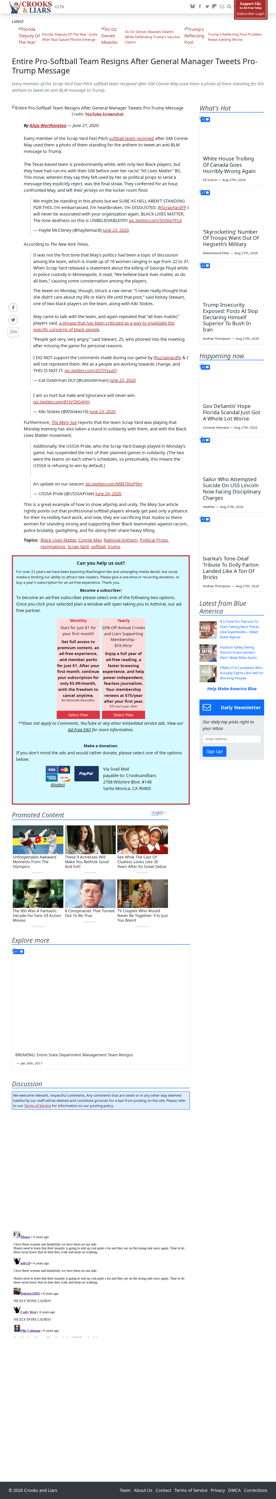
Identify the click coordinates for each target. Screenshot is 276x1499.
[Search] (229, 6)
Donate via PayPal (86, 774)
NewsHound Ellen (216, 253)
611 (16, 951)
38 (203, 440)
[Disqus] (101, 1283)
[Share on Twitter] (13, 319)
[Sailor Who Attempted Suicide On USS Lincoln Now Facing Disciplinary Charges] (232, 455)
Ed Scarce (210, 180)
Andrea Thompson (217, 338)
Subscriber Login (251, 14)
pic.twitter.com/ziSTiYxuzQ (90, 370)
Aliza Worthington (48, 125)
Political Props (154, 540)
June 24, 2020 (108, 493)
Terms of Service (37, 1105)
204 (13, 332)
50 (203, 119)
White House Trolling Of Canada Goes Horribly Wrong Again (229, 164)
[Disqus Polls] (101, 1169)
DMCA (234, 1490)
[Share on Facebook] (13, 307)
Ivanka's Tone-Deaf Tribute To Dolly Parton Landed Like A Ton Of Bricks (231, 568)
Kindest (58, 785)
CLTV (59, 6)
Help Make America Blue (232, 689)
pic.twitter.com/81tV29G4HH (61, 402)
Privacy (218, 1490)
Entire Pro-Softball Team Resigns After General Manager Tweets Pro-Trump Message (135, 66)
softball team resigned (131, 138)
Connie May (90, 540)
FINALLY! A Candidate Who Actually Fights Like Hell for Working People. (242, 672)
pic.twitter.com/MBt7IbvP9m (113, 484)
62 (203, 265)
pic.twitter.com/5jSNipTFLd (155, 220)
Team (125, 1490)
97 (203, 192)
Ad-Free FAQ (79, 730)
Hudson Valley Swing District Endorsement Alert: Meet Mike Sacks (238, 652)
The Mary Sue (64, 422)
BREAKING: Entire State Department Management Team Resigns (74, 1054)
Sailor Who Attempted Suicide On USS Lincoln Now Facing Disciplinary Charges (232, 488)
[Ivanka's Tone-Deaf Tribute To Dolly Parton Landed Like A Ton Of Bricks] (232, 534)
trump (114, 546)
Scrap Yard (78, 546)
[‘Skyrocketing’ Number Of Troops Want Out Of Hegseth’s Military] (232, 207)
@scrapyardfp (167, 357)
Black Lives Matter (58, 540)
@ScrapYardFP (172, 207)
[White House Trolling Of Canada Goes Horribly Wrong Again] (232, 134)
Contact (163, 1490)
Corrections (255, 1490)
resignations (53, 546)
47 (203, 519)
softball (98, 546)
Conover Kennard (216, 427)
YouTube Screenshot (104, 114)
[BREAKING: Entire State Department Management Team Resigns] (101, 998)
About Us (143, 1490)
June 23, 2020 (116, 230)
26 (203, 367)
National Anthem (121, 540)
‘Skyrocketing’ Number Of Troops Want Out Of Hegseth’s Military (231, 238)
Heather (209, 506)
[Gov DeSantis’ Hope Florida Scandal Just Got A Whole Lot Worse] (232, 382)
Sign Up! (214, 751)
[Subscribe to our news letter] (221, 6)
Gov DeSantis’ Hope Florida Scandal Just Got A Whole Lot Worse (231, 412)
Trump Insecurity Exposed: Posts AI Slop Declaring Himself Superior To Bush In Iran (230, 317)
